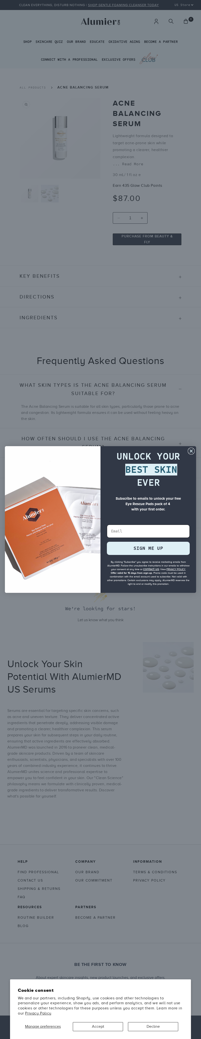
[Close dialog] (191, 451)
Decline (153, 1026)
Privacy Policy (38, 1013)
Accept (98, 1026)
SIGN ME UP (148, 548)
